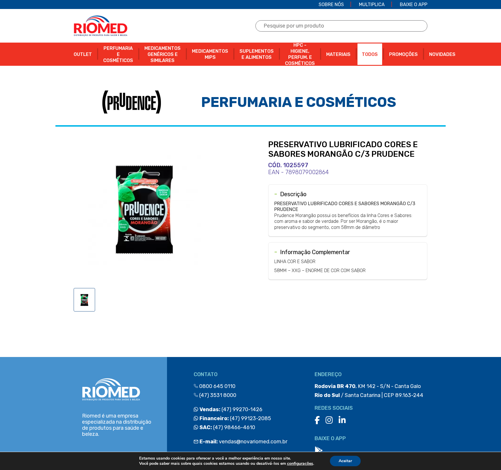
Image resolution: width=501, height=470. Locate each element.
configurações (300, 463)
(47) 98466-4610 (226, 427)
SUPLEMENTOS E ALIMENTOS (256, 54)
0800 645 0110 (216, 386)
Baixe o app (413, 4)
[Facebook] (317, 420)
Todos (370, 54)
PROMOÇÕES (403, 54)
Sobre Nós (331, 4)
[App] (319, 451)
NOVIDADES (442, 54)
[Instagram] (329, 420)
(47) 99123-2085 (234, 418)
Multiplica (372, 4)
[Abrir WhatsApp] (486, 455)
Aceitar (345, 461)
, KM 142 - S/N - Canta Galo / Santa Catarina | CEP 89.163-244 (369, 390)
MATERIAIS (338, 54)
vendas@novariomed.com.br (243, 441)
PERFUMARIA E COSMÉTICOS (118, 54)
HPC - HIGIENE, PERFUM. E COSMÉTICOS (300, 54)
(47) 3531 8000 (217, 395)
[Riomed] (100, 25)
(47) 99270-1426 (230, 409)
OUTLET (83, 54)
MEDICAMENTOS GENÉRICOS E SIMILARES (162, 54)
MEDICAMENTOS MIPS (210, 54)
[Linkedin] (342, 420)
